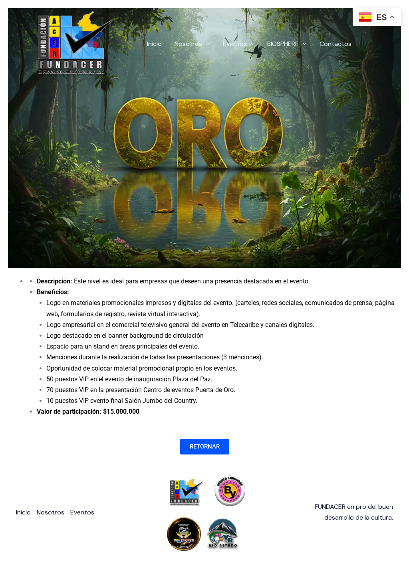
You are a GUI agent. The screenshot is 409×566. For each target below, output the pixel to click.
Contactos (335, 44)
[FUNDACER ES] (67, 43)
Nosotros (188, 44)
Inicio (154, 44)
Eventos (235, 44)
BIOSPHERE (283, 44)
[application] (206, 44)
